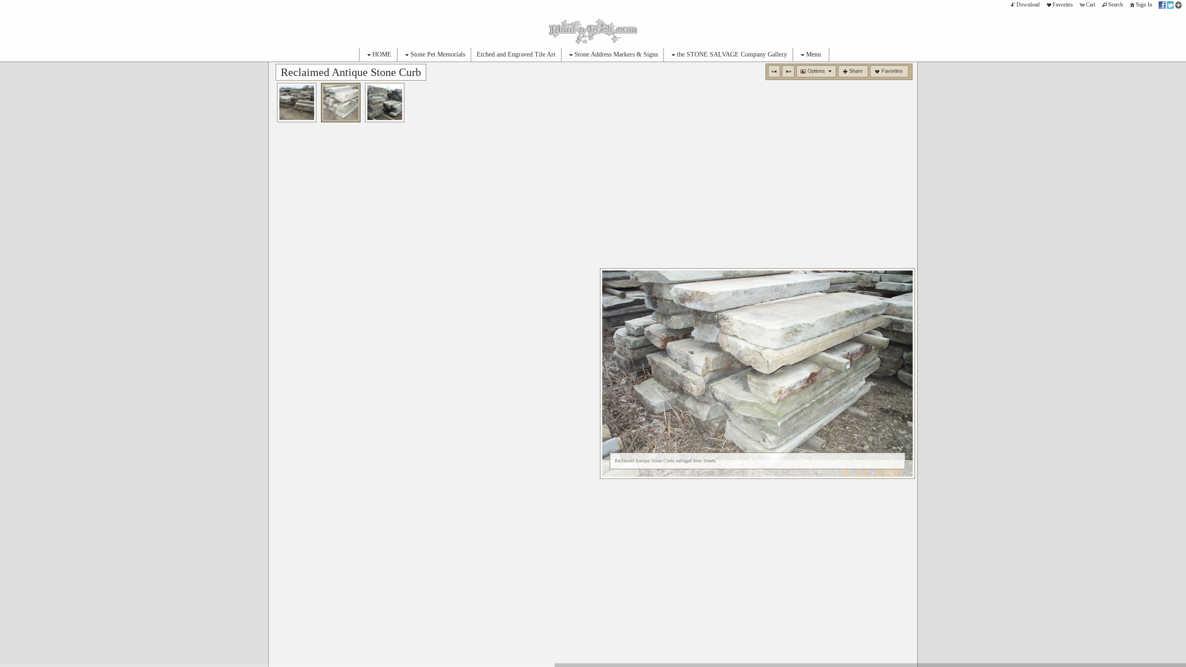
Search (1115, 4)
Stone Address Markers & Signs (616, 54)
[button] (774, 71)
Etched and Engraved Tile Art (516, 54)
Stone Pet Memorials (437, 54)
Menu (813, 54)
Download (1028, 4)
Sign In (1144, 4)
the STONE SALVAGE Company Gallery (732, 54)
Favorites (1063, 4)
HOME (381, 54)
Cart (1090, 4)
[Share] (1170, 4)
